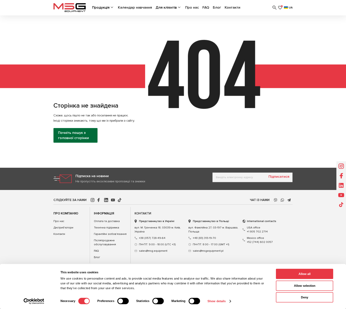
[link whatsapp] (282, 200)
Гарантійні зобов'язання (110, 234)
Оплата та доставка (107, 221)
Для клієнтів (166, 7)
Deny (304, 297)
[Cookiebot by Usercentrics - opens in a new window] (33, 301)
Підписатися (279, 176)
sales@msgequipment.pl (208, 250)
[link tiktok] (120, 200)
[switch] (123, 301)
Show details (216, 301)
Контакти (232, 7)
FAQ (205, 7)
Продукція (101, 7)
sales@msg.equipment (153, 250)
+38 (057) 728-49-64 (152, 238)
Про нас (192, 7)
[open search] (275, 8)
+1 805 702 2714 (257, 229)
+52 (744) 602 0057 (260, 240)
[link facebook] (99, 200)
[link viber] (276, 200)
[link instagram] (93, 200)
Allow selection (304, 285)
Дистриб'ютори (63, 227)
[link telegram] (289, 200)
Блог (217, 7)
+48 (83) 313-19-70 (204, 238)
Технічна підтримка (106, 227)
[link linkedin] (106, 200)
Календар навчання (135, 7)
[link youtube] (113, 200)
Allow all (305, 274)
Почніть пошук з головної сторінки (73, 135)
